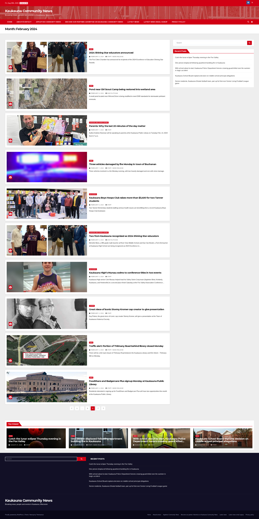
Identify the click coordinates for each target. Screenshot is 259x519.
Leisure (92, 305)
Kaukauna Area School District (99, 122)
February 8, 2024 (97, 93)
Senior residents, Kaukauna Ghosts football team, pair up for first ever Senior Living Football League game (128, 486)
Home (9, 22)
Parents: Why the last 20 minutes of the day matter (117, 126)
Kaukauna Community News (28, 11)
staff (109, 130)
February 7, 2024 (97, 130)
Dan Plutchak (112, 93)
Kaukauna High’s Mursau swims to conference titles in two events (125, 272)
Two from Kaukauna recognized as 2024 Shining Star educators (124, 236)
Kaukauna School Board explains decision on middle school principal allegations (205, 76)
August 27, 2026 (17, 445)
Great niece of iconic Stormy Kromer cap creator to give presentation (126, 309)
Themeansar (40, 514)
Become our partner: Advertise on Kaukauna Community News (94, 22)
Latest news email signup (155, 22)
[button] (248, 22)
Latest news (133, 22)
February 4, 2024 (97, 276)
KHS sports (93, 194)
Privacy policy (178, 22)
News (91, 49)
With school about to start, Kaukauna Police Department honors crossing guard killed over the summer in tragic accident (159, 441)
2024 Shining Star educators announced (111, 52)
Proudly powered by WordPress (14, 514)
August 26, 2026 (141, 445)
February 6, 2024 (97, 205)
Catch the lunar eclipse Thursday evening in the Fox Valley (197, 57)
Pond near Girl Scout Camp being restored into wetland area (122, 89)
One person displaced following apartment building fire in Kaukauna (200, 63)
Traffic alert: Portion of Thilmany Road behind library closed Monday (126, 346)
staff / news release (115, 56)
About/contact (24, 22)
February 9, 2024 (97, 56)
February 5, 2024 (97, 240)
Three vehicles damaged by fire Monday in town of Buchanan (122, 164)
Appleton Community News (48, 22)
